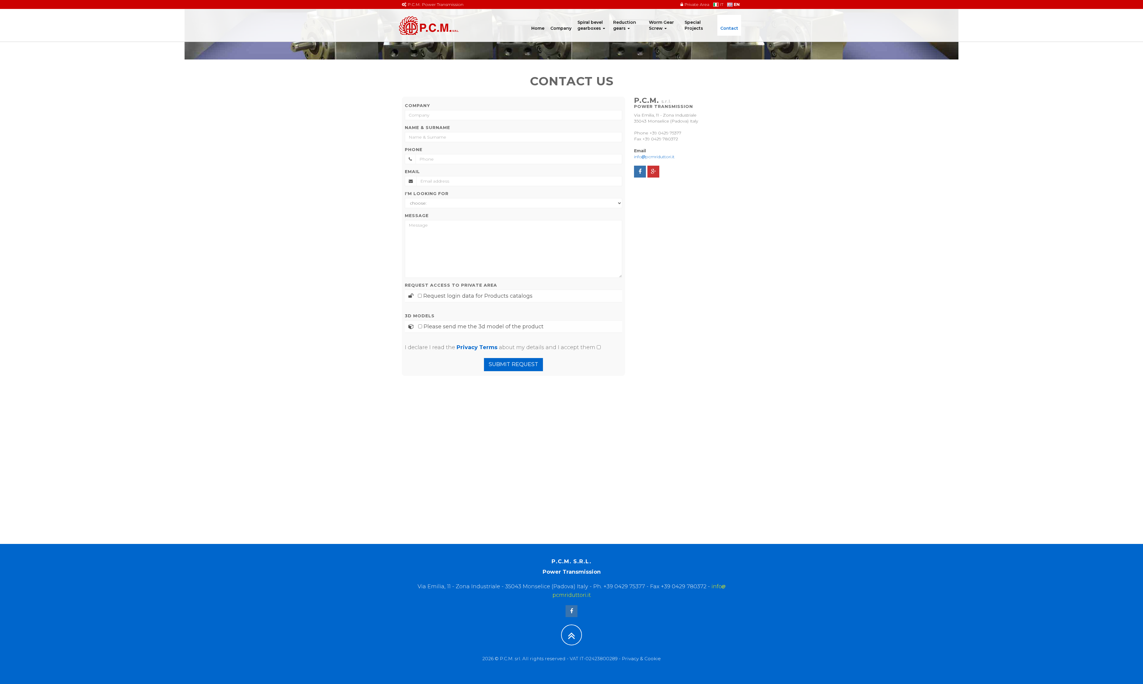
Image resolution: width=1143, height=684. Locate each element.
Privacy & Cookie (641, 658)
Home (537, 28)
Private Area (696, 4)
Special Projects (694, 25)
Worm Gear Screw (661, 25)
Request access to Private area (451, 285)
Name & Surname (427, 127)
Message (417, 215)
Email (412, 171)
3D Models (420, 316)
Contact (729, 28)
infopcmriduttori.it (654, 156)
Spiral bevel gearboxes (590, 25)
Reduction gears (624, 25)
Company (561, 28)
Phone (413, 149)
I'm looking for (427, 193)
